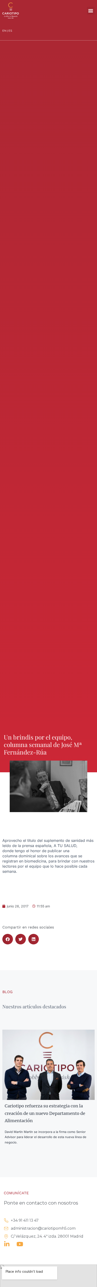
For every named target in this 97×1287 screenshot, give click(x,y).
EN (4, 30)
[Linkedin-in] (7, 1244)
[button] (91, 11)
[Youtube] (20, 1244)
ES (10, 30)
